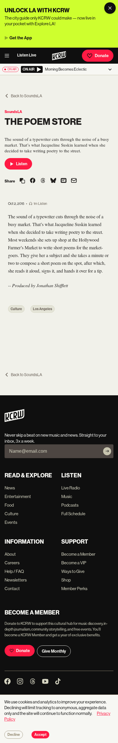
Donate (102, 55)
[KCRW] (14, 420)
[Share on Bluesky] (53, 181)
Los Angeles (42, 309)
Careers (12, 562)
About (10, 554)
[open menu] (8, 55)
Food (9, 505)
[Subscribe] (107, 451)
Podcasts (69, 505)
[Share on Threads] (43, 181)
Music (66, 496)
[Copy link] (22, 181)
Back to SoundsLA (26, 96)
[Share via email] (74, 181)
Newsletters (16, 579)
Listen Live (26, 55)
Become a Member (78, 554)
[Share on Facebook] (33, 181)
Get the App (20, 37)
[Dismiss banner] (110, 8)
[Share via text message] (63, 181)
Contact (12, 588)
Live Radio (70, 487)
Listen (21, 163)
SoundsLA (13, 112)
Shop (66, 579)
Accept (40, 734)
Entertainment (18, 496)
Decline (13, 734)
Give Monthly (54, 651)
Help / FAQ (14, 571)
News (10, 487)
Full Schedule (73, 513)
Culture (16, 309)
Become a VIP (73, 562)
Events (11, 522)
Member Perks (74, 588)
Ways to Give (72, 571)
